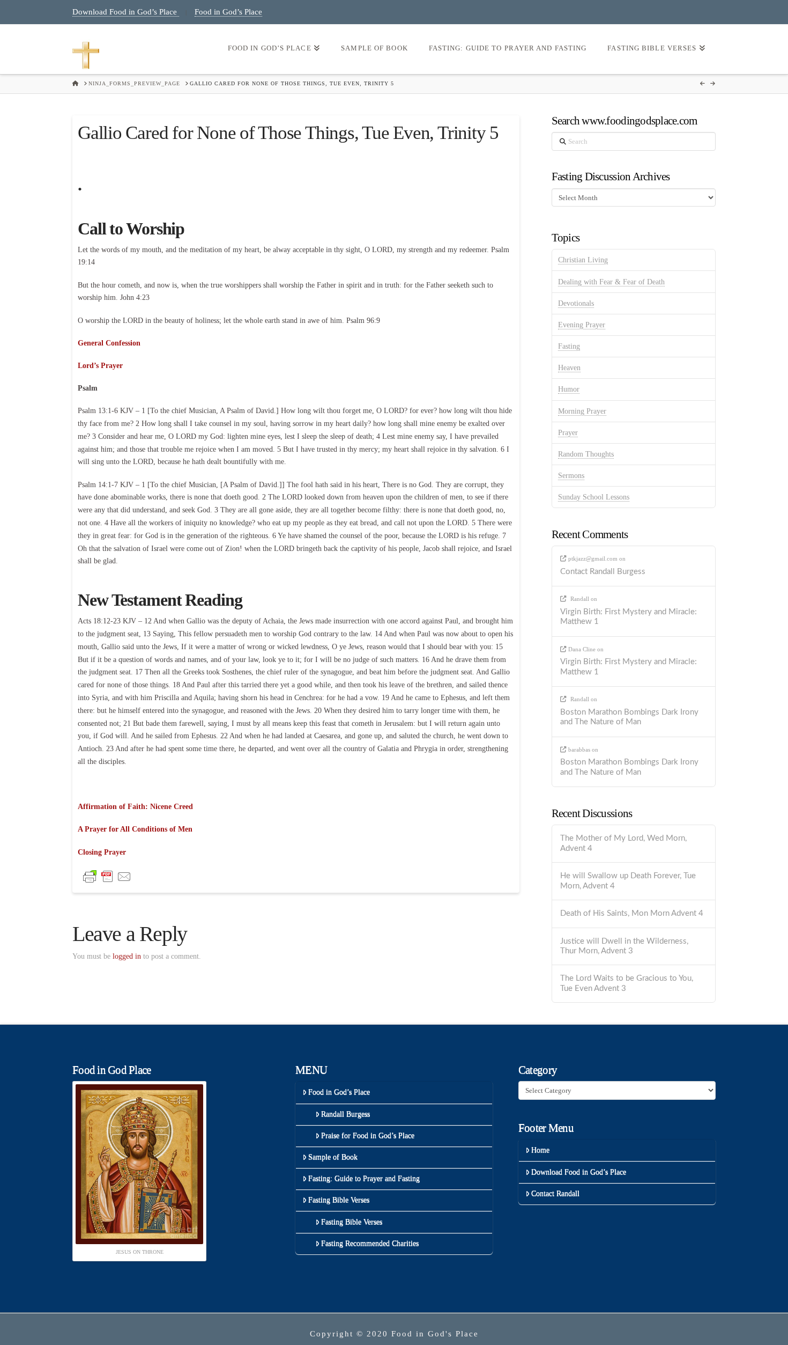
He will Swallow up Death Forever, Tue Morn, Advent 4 (628, 881)
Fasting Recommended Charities (370, 1243)
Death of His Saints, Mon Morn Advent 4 (631, 913)
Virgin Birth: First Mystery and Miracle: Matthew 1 (628, 617)
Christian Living (583, 260)
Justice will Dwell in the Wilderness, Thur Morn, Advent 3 (624, 946)
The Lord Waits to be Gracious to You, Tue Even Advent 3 (626, 983)
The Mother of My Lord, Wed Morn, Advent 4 (623, 843)
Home (540, 1150)
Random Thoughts (586, 454)
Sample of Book (333, 1157)
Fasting (569, 346)
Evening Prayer (581, 325)
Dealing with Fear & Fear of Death (611, 282)
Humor (568, 389)
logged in (127, 956)
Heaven (569, 368)
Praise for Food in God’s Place (367, 1135)
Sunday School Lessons (593, 497)
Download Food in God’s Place (125, 12)
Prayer (568, 433)
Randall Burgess (345, 1114)
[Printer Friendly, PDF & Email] (107, 876)
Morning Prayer (582, 411)
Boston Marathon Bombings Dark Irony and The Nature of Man (629, 717)
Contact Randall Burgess (602, 572)
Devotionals (576, 303)
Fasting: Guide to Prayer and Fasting (364, 1178)
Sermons (571, 476)
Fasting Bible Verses (338, 1200)
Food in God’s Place (228, 12)
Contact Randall (555, 1193)
